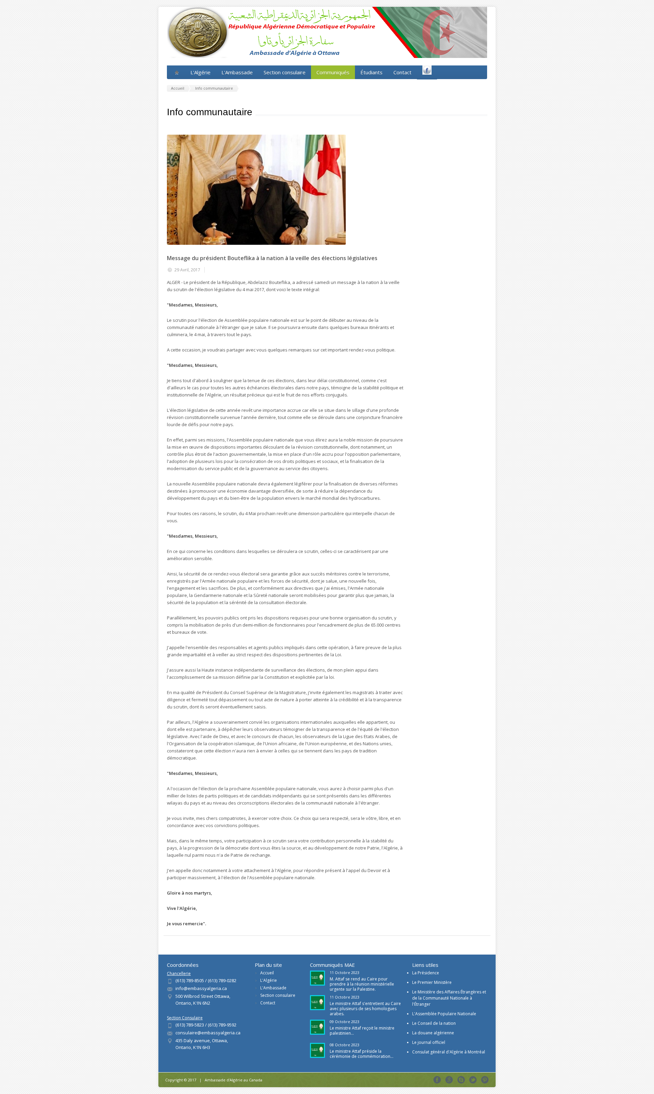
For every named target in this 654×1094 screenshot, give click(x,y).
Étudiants (371, 72)
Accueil (267, 973)
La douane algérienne (433, 1033)
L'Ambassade (237, 72)
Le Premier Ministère (432, 982)
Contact (402, 72)
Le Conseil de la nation (434, 1023)
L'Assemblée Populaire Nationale (444, 1014)
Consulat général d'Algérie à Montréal (448, 1052)
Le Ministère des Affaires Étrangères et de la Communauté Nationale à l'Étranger (449, 998)
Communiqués (332, 72)
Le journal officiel (428, 1042)
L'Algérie (268, 980)
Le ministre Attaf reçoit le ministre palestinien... (362, 1030)
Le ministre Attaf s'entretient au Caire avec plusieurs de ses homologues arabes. (365, 1009)
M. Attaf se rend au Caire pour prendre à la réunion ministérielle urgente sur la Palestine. (362, 984)
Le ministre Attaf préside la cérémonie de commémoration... (361, 1053)
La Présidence (425, 973)
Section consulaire (285, 72)
